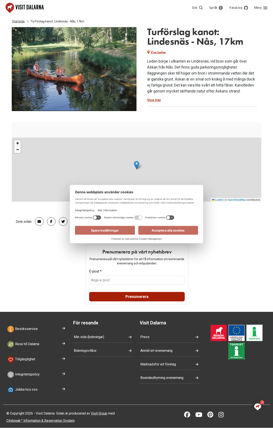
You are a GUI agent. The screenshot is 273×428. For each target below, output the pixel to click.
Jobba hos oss (26, 389)
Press (145, 337)
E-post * (95, 271)
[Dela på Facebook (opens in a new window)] (49, 221)
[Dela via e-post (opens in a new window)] (38, 221)
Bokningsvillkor (85, 351)
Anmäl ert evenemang (156, 351)
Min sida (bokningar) (89, 337)
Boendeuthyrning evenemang (161, 378)
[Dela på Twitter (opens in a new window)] (61, 221)
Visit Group (99, 413)
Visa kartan (158, 52)
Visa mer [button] (154, 100)
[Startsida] (24, 8)
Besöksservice (26, 329)
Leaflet (219, 199)
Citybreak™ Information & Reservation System (40, 421)
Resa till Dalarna (26, 344)
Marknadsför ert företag (158, 364)
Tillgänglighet (24, 359)
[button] (136, 165)
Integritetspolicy (27, 374)
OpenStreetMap (237, 199)
